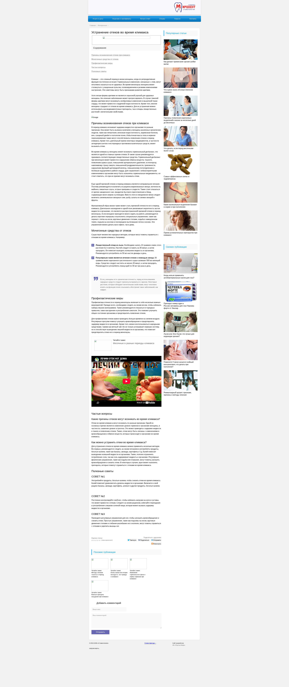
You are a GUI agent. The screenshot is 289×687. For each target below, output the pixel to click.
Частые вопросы (98, 67)
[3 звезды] (96, 540)
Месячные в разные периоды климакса (133, 343)
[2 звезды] (94, 540)
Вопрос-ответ (145, 19)
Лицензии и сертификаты (121, 19)
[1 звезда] (92, 540)
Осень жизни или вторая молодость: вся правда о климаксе (119, 575)
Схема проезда (149, 643)
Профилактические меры (102, 63)
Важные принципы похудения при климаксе (99, 595)
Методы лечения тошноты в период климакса (97, 575)
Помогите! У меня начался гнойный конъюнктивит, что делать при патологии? (178, 364)
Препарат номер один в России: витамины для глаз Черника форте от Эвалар (179, 306)
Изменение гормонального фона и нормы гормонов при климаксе (137, 576)
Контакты (193, 19)
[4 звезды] (98, 540)
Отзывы (162, 19)
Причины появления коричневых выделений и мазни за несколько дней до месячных (180, 120)
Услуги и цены (98, 19)
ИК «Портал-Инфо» (178, 645)
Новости (177, 19)
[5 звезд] (100, 540)
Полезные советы (98, 71)
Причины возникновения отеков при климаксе (110, 55)
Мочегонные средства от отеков (104, 59)
